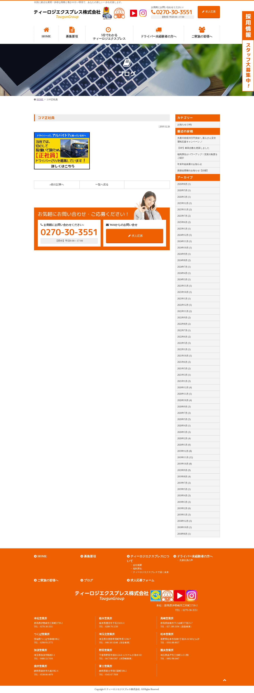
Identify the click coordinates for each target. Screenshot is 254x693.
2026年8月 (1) (184, 184)
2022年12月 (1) (184, 305)
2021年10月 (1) (184, 355)
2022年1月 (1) (184, 349)
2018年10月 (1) (184, 527)
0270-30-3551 (174, 12)
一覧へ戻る (101, 184)
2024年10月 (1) (184, 247)
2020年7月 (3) (184, 413)
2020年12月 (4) (184, 387)
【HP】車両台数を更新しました (193, 148)
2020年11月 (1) (184, 394)
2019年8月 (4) (184, 476)
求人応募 (210, 11)
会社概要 (137, 565)
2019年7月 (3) (184, 483)
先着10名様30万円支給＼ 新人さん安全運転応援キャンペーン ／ (196, 140)
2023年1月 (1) (184, 298)
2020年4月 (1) (184, 425)
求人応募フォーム (142, 580)
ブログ (88, 580)
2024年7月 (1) (184, 267)
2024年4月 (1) (184, 273)
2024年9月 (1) (184, 254)
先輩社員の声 (186, 560)
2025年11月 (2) (184, 209)
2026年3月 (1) (184, 197)
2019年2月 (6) (184, 508)
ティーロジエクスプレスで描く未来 (151, 572)
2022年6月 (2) (184, 336)
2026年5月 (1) (184, 190)
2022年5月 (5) (184, 343)
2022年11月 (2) (184, 311)
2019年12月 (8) (184, 451)
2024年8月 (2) (184, 260)
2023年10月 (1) (184, 292)
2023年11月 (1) (184, 285)
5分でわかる (109, 36)
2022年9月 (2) (184, 317)
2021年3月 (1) (184, 375)
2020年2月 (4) (184, 438)
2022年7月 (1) (184, 330)
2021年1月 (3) (184, 381)
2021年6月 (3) (184, 362)
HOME (40, 99)
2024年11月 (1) (184, 241)
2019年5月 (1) (184, 489)
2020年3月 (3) (184, 432)
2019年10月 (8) (184, 463)
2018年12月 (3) (184, 521)
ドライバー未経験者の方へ (195, 556)
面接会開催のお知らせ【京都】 (193, 170)
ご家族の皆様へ (48, 580)
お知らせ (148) (184, 124)
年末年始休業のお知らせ (189, 164)
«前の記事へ (57, 184)
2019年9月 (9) (184, 470)
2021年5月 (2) (184, 368)
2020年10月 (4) (184, 400)
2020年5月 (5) (184, 419)
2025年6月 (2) (184, 222)
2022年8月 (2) (184, 324)
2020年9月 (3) (184, 406)
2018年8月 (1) (184, 534)
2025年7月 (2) (184, 216)
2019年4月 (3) (184, 495)
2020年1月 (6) (184, 444)
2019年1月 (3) (184, 514)
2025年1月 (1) (184, 228)
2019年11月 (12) (185, 457)
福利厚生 (137, 568)
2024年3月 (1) (184, 279)
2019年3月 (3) (184, 502)
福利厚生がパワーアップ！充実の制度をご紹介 (197, 156)
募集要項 (90, 556)
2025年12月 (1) (184, 203)
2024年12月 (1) (184, 235)
